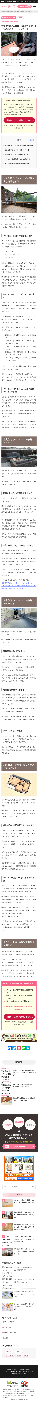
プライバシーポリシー (11, 1371)
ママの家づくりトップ (12, 1369)
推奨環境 (14, 1373)
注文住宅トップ (4, 11)
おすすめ (19, 1351)
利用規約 (27, 1369)
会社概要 (22, 1369)
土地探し (7, 1338)
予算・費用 (7, 1327)
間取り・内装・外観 (25, 11)
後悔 (21, 18)
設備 (26, 1355)
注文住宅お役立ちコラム (14, 11)
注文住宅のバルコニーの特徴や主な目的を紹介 (19, 145)
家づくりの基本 (9, 1322)
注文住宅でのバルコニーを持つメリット (17, 150)
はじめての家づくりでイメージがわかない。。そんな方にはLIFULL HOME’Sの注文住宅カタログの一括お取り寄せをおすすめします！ (18, 585)
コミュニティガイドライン (25, 1371)
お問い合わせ (21, 1373)
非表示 (32, 140)
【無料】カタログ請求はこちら (18, 120)
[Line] (23, 1048)
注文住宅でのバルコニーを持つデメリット (18, 154)
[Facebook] (9, 1048)
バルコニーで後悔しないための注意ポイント (18, 159)
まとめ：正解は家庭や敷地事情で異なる (17, 163)
